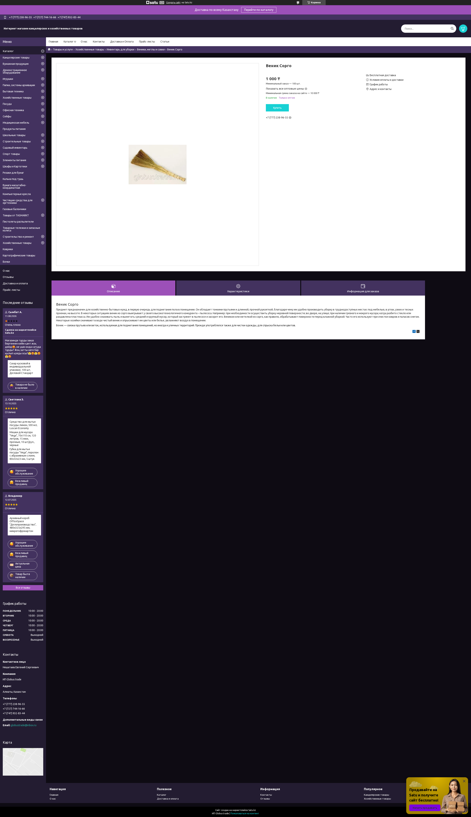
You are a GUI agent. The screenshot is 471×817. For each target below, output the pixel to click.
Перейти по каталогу (258, 9)
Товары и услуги (63, 49)
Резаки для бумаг (13, 172)
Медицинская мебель (16, 122)
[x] (418, 332)
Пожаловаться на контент (245, 813)
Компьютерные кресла (17, 194)
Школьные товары (14, 135)
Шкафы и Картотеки (15, 166)
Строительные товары (17, 141)
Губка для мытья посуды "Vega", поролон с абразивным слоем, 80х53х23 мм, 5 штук (24, 454)
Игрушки (8, 78)
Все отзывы (23, 587)
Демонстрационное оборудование (15, 71)
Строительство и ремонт (18, 236)
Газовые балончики (14, 209)
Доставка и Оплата (122, 41)
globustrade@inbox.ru (23, 725)
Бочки (6, 261)
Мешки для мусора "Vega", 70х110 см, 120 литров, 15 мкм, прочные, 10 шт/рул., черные (23, 439)
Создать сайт (173, 2)
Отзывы (8, 276)
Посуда (7, 103)
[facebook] (414, 332)
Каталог (68, 41)
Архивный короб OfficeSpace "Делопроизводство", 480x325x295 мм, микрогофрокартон (23, 524)
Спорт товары (11, 153)
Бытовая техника (13, 91)
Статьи (164, 41)
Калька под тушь (13, 178)
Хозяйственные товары (89, 49)
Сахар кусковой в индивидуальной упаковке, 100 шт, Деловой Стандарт (21, 368)
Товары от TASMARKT (16, 215)
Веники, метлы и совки (151, 49)
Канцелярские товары (16, 57)
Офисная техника (13, 110)
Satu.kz (252, 810)
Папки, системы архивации (19, 85)
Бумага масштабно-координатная (14, 186)
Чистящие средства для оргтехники (17, 201)
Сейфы (7, 116)
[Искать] (452, 28)
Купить (277, 107)
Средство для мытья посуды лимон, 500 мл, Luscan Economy (23, 425)
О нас (84, 41)
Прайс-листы (147, 41)
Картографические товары (19, 255)
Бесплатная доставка (383, 75)
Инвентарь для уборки (120, 49)
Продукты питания (14, 128)
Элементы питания (14, 160)
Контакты (99, 41)
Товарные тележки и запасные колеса (21, 229)
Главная (53, 41)
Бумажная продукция (16, 63)
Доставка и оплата (15, 283)
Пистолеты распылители (18, 221)
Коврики (8, 249)
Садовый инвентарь (15, 147)
